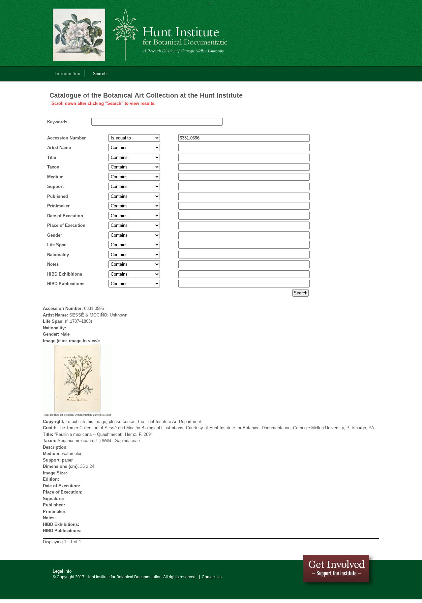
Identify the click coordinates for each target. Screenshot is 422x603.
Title (51, 157)
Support (55, 186)
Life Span (57, 244)
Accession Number (66, 138)
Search (100, 73)
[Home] (140, 34)
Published (57, 196)
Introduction (67, 73)
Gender (54, 235)
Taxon (53, 167)
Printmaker (58, 205)
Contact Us (212, 577)
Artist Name (59, 147)
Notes (53, 264)
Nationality (58, 254)
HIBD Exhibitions (64, 274)
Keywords (57, 121)
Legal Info (62, 571)
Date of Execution (65, 215)
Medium (55, 176)
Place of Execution (66, 225)
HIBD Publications (65, 283)
